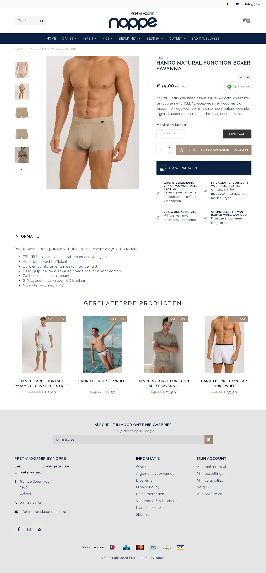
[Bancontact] (153, 547)
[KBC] (126, 547)
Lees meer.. (237, 114)
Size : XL (170, 134)
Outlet (175, 38)
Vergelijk (204, 487)
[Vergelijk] (228, 4)
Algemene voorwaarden (156, 474)
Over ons (143, 467)
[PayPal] (167, 547)
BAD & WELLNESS (205, 38)
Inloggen (252, 4)
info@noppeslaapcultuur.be (43, 512)
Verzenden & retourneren (157, 501)
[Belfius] (86, 547)
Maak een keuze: (171, 125)
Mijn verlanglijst (210, 480)
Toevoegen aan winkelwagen (216, 150)
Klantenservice (148, 508)
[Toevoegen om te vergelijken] (248, 77)
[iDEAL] (113, 547)
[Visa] (180, 547)
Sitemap (143, 515)
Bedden (153, 38)
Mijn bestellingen (211, 474)
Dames (67, 38)
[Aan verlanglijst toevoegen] (241, 77)
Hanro (162, 58)
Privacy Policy (148, 487)
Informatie (27, 236)
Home (51, 38)
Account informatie (213, 467)
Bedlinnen (128, 38)
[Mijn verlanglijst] (237, 4)
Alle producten (209, 494)
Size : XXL (237, 134)
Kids (106, 38)
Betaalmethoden (150, 494)
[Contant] (99, 547)
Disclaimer (145, 480)
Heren (88, 38)
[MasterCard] (140, 547)
